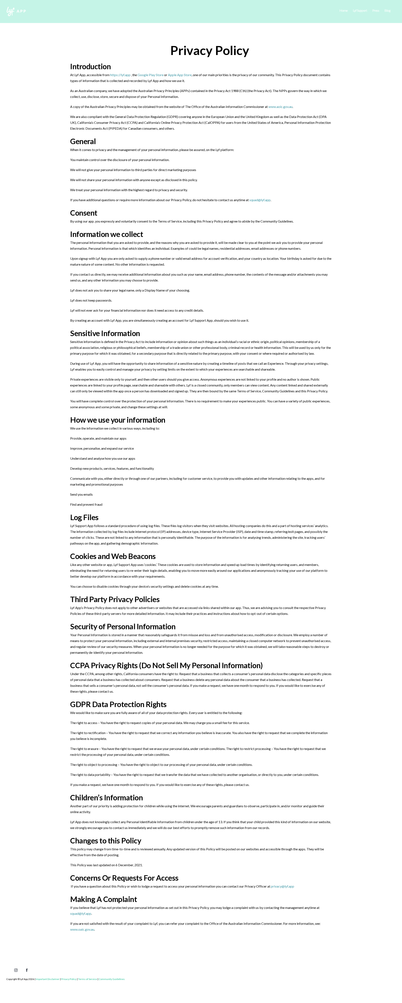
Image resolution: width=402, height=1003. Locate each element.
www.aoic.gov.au (280, 107)
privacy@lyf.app (282, 886)
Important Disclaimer (47, 979)
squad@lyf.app (260, 200)
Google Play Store (151, 75)
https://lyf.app (120, 75)
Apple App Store (180, 75)
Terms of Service (87, 979)
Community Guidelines (112, 979)
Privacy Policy (68, 979)
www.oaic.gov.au (82, 929)
